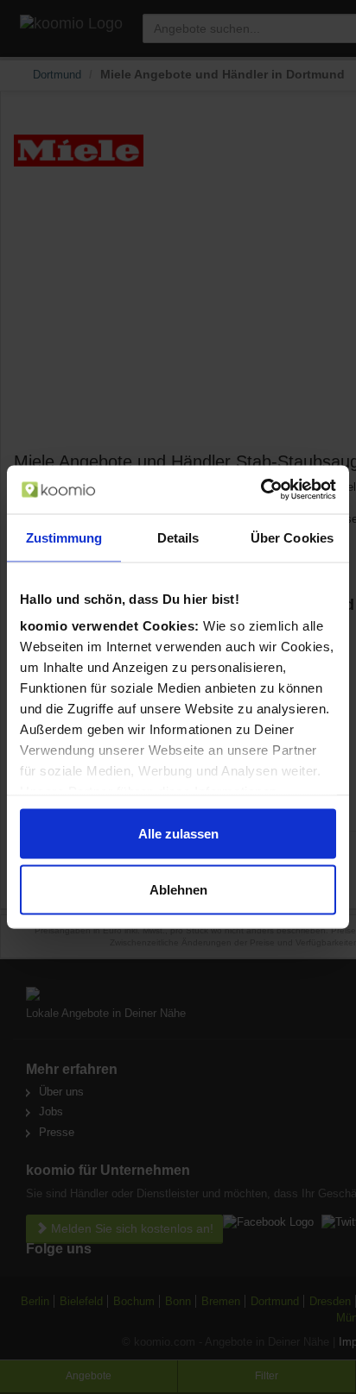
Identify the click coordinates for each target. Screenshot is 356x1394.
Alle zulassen (178, 833)
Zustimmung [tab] (64, 537)
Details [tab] (178, 537)
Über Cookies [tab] (292, 537)
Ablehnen (178, 889)
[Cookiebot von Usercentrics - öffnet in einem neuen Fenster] (260, 490)
